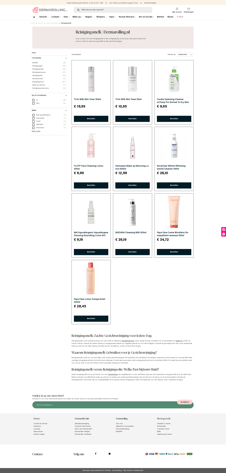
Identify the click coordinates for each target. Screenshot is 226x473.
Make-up (77, 17)
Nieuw (170, 17)
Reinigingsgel (49, 66)
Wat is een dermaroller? (83, 429)
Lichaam (55, 17)
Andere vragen (39, 434)
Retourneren (38, 431)
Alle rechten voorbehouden (133, 470)
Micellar (49, 63)
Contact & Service (40, 424)
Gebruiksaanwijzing (82, 424)
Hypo (112, 17)
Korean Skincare (127, 17)
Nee (37, 103)
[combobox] (113, 10)
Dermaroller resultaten (83, 434)
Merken (160, 17)
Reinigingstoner (49, 82)
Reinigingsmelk (49, 69)
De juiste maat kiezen (83, 426)
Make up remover (49, 85)
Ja (37, 100)
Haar (66, 17)
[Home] (34, 17)
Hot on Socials (146, 17)
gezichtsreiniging (128, 341)
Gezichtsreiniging (52, 23)
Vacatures (37, 426)
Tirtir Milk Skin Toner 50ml (128, 99)
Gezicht (43, 17)
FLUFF (38, 121)
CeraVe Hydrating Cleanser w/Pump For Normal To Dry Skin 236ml (173, 102)
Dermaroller (161, 426)
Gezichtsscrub (49, 79)
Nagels (89, 17)
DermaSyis (40, 118)
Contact (37, 454)
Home (33, 23)
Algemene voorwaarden (125, 426)
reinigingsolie (113, 374)
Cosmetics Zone (163, 429)
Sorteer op (172, 54)
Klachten (119, 431)
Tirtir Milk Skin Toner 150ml (87, 99)
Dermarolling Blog (122, 429)
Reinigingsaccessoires (49, 88)
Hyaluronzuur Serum (164, 434)
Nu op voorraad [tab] (39, 95)
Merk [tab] (34, 110)
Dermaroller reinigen (82, 431)
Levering (37, 429)
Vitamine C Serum (163, 424)
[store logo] (51, 10)
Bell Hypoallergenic (43, 115)
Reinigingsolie (49, 75)
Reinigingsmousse (49, 72)
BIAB (159, 431)
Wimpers (100, 17)
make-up (179, 341)
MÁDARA (39, 124)
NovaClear (40, 128)
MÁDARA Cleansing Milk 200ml (130, 233)
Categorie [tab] (36, 58)
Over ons (119, 424)
